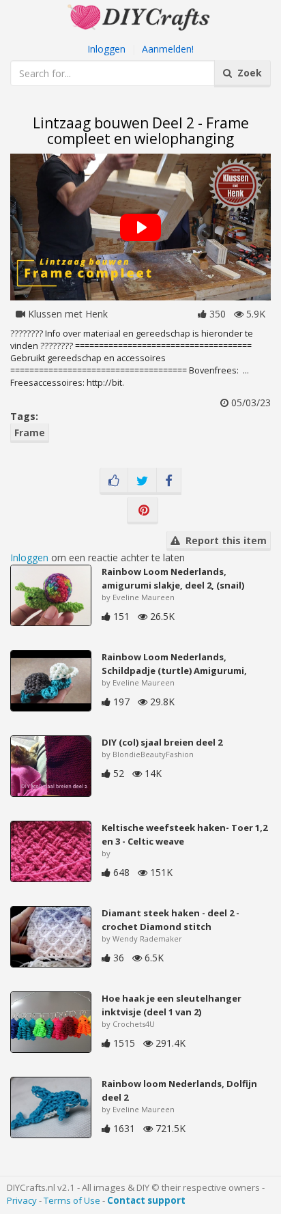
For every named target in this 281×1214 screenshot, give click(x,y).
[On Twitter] (142, 481)
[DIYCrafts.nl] (140, 16)
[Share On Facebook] (168, 481)
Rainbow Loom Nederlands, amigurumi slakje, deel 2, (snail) (173, 578)
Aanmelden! (168, 48)
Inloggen (106, 48)
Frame (29, 432)
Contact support (146, 1200)
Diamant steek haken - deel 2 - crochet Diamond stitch (170, 920)
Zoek (247, 72)
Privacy (22, 1200)
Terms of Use (72, 1200)
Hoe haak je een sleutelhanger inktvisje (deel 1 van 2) (171, 1005)
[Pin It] (142, 510)
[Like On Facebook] (114, 481)
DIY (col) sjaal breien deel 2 (162, 742)
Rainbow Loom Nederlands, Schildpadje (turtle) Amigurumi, (174, 664)
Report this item (223, 540)
